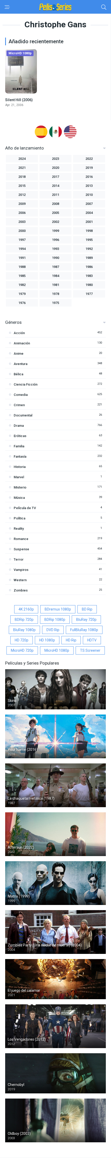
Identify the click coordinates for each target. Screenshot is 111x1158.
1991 (22, 258)
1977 (89, 294)
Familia (19, 446)
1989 (89, 258)
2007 (89, 204)
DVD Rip (52, 630)
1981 (55, 285)
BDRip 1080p (54, 619)
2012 (22, 195)
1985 (22, 276)
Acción (19, 333)
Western (20, 580)
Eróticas (20, 436)
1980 (89, 285)
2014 (55, 186)
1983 (89, 276)
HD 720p (21, 640)
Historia (20, 467)
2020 (55, 168)
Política (19, 518)
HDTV (92, 640)
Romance (21, 539)
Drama (19, 426)
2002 (55, 222)
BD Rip (87, 609)
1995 (89, 240)
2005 (55, 213)
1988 (22, 267)
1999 (55, 231)
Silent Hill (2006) (19, 100)
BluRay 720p (86, 619)
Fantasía (20, 456)
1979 (22, 294)
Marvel (19, 477)
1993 (55, 249)
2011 (55, 195)
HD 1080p (47, 640)
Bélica (18, 374)
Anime (18, 353)
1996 (55, 240)
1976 (22, 303)
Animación (22, 343)
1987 (55, 267)
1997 (22, 240)
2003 (22, 222)
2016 (89, 177)
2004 (89, 213)
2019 (89, 168)
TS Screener (90, 650)
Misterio (20, 487)
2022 (89, 159)
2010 (89, 195)
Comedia (21, 395)
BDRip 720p (24, 619)
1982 (22, 285)
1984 (55, 276)
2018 (22, 177)
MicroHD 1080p (56, 650)
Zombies (21, 590)
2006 (22, 213)
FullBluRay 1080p (84, 630)
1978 (55, 294)
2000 (22, 231)
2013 (89, 186)
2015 (22, 186)
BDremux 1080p (58, 609)
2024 (22, 159)
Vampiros (21, 570)
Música (19, 498)
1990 (55, 258)
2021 (22, 168)
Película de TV (25, 508)
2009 (22, 204)
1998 (89, 231)
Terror (18, 559)
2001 (89, 222)
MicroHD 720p (22, 650)
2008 (55, 204)
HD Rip (71, 640)
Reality (19, 528)
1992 (89, 249)
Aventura (20, 364)
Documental (23, 415)
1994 (22, 249)
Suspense (21, 549)
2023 (55, 159)
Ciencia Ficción (25, 384)
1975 (55, 303)
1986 (89, 267)
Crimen (19, 405)
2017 (55, 177)
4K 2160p (26, 609)
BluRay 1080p (24, 630)
